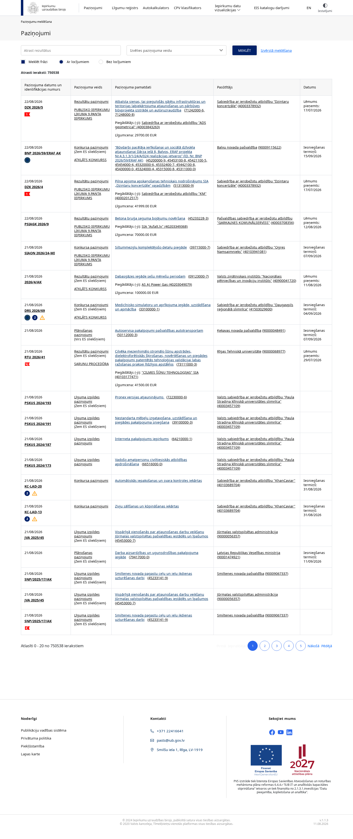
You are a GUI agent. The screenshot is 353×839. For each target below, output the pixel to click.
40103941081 (254, 251)
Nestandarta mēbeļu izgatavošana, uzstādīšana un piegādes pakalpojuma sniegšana (156, 420)
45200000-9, (157, 160)
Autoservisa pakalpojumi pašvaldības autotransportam (159, 330)
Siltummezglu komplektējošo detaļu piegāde (151, 247)
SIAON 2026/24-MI (39, 253)
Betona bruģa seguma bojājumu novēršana (150, 218)
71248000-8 (124, 114)
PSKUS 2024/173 (37, 465)
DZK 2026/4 (33, 187)
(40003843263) (148, 127)
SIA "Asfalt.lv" (153, 226)
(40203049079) (180, 284)
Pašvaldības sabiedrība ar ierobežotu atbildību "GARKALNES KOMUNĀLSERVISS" (254, 220)
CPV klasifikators (187, 8)
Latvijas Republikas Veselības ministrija (248, 552)
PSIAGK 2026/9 (36, 224)
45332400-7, (166, 164)
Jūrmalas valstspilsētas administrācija (247, 532)
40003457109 (228, 405)
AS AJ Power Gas (155, 284)
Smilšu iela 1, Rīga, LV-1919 (179, 749)
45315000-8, (166, 169)
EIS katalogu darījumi (271, 8)
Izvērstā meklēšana (276, 50)
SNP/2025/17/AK (38, 579)
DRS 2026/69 (34, 311)
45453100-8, (177, 160)
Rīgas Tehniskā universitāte (239, 351)
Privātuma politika (36, 738)
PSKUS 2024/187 (37, 445)
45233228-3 (198, 218)
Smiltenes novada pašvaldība (240, 573)
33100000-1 (149, 309)
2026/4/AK (33, 282)
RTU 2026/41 (34, 357)
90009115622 (269, 147)
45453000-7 (125, 540)
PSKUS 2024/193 (37, 403)
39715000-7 (200, 247)
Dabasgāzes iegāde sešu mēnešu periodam (150, 276)
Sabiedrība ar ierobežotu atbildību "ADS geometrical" (160, 124)
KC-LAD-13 (33, 512)
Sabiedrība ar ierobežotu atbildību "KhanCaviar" (256, 480)
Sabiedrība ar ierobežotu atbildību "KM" (174, 193)
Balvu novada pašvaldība (237, 147)
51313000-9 (183, 185)
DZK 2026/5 (33, 107)
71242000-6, (195, 110)
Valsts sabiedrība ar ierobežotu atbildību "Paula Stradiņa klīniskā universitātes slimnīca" (255, 399)
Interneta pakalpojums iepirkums (142, 439)
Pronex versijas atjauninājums (139, 397)
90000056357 (228, 536)
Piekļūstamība (32, 746)
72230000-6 (176, 397)
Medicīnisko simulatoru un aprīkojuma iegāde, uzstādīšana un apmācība (163, 307)
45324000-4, (145, 169)
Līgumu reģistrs (125, 8)
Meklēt (244, 50)
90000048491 (273, 330)
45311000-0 (185, 169)
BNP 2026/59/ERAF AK (42, 153)
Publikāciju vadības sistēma (43, 730)
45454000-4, (125, 164)
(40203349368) (176, 226)
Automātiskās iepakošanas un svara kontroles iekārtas (158, 480)
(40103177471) (126, 376)
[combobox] (176, 50)
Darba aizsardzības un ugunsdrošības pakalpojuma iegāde (156, 554)
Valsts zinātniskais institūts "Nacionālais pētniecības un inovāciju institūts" (249, 278)
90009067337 (276, 573)
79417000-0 (139, 557)
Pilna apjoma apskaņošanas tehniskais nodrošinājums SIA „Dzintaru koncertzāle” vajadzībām (161, 183)
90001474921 (228, 557)
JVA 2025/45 (34, 538)
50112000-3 (127, 334)
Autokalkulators (156, 8)
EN (309, 8)
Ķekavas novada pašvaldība (239, 330)
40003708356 (282, 222)
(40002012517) (126, 198)
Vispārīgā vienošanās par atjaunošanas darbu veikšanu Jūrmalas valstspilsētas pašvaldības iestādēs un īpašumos (161, 534)
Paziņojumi (93, 8)
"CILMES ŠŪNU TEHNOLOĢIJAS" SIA (170, 372)
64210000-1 (182, 439)
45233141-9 (157, 578)
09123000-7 (198, 276)
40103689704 (228, 485)
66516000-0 (152, 464)
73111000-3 (186, 364)
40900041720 (284, 280)
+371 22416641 (170, 730)
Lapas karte (30, 754)
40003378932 (249, 106)
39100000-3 (182, 422)
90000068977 (273, 351)
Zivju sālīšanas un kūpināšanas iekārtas (147, 506)
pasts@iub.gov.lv (170, 740)
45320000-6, (145, 164)
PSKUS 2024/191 (37, 424)
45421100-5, (197, 160)
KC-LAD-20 (33, 486)
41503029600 (260, 309)
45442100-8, (186, 164)
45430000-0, (125, 169)
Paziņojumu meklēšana (36, 22)
